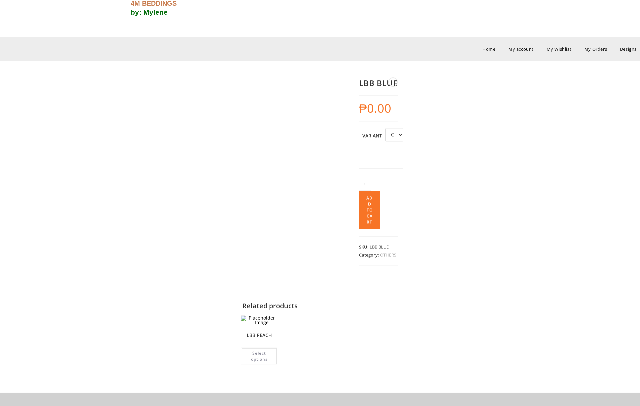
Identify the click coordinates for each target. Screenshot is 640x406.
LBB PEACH (259, 335)
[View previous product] (393, 82)
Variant (372, 135)
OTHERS (388, 255)
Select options (259, 356)
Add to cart (369, 210)
